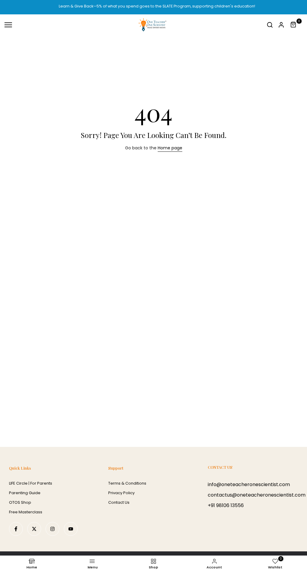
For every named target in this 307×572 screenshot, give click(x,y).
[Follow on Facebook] (16, 529)
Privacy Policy (121, 493)
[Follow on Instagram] (52, 529)
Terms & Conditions (127, 483)
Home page (170, 148)
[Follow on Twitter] (34, 529)
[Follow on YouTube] (71, 529)
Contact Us (119, 502)
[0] (293, 25)
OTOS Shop (20, 502)
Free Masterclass (25, 512)
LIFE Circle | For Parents (30, 483)
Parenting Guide (24, 493)
